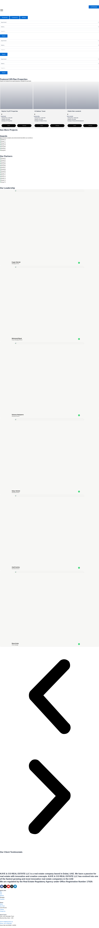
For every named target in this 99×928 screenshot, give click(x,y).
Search (3, 36)
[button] (49, 697)
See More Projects (9, 130)
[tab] (4, 17)
